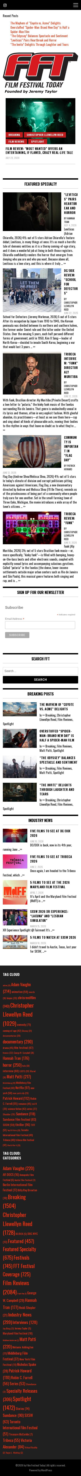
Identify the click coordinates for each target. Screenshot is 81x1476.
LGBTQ (24, 1071)
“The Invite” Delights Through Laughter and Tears (39, 44)
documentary (18, 1041)
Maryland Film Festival (17, 1333)
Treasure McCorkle (21, 1434)
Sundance (25, 1113)
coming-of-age (12, 1031)
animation (19, 992)
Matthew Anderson (11, 1340)
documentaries (12, 1035)
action (6, 985)
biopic (12, 998)
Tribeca (9, 1140)
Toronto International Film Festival (20, 1428)
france (8, 1052)
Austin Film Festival (25, 1180)
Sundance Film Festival (19, 1119)
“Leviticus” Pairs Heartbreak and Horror (33, 40)
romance (24, 1104)
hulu (26, 1065)
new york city (21, 1093)
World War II (13, 1145)
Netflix (22, 1087)
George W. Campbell (24, 1052)
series (32, 1109)
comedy (24, 1024)
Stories (22, 1408)
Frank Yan (21, 1293)
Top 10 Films (13, 1130)
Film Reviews (16, 141)
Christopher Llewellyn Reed (45, 135)
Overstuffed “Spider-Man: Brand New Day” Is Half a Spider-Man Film (39, 29)
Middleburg (9, 1082)
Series (17, 1383)
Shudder (9, 1114)
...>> (20, 849)
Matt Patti (19, 1076)
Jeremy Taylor (23, 1328)
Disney (27, 1030)
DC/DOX (21, 1234)
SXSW (9, 1125)
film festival (23, 1047)
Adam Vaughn (18, 1168)
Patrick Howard (16, 1098)
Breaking (14, 135)
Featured (21, 1240)
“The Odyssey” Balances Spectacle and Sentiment (39, 36)
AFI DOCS (11, 1174)
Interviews (25, 1322)
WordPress (46, 1470)
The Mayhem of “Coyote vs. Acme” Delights (35, 23)
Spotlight (37, 141)
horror (12, 1065)
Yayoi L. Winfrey (14, 1452)
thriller (22, 1124)
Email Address (14, 619)
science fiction (17, 1109)
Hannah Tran (16, 1058)
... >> (63, 263)
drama (8, 1048)
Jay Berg (8, 1328)
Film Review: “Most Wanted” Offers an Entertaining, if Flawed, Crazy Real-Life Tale (39, 150)
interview (11, 1071)
